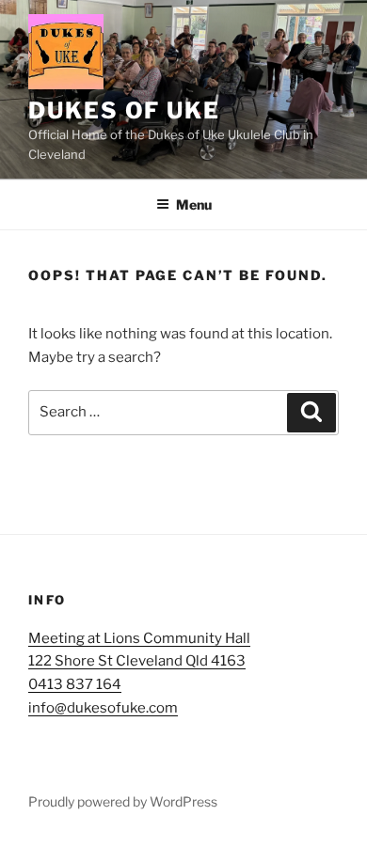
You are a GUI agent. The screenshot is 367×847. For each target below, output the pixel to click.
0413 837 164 (74, 684)
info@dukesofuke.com (103, 707)
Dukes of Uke (124, 110)
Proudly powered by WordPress (122, 801)
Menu (194, 204)
